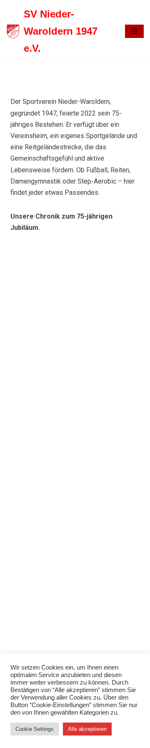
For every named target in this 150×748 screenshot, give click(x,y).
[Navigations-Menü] (134, 31)
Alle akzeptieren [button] (87, 729)
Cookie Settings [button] (34, 729)
